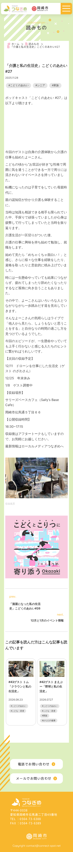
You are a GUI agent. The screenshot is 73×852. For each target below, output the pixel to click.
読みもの (34, 44)
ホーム (15, 44)
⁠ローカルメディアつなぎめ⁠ (40, 446)
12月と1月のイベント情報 (47, 620)
